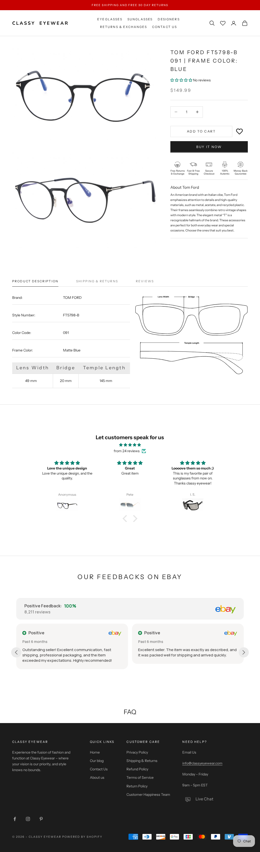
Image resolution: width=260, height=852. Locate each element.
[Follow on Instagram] (27, 818)
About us (97, 777)
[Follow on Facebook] (14, 818)
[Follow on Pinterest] (41, 818)
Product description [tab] (35, 281)
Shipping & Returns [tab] (97, 281)
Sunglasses (140, 19)
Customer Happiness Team (148, 794)
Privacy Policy (137, 752)
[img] (130, 445)
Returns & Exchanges (123, 27)
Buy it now (209, 147)
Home (95, 752)
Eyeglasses (109, 19)
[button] (181, 80)
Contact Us (164, 27)
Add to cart (201, 131)
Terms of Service (140, 777)
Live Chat (204, 798)
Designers (169, 19)
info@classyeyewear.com (202, 763)
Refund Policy (137, 769)
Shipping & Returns (141, 760)
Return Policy (137, 786)
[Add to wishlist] (239, 132)
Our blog (97, 760)
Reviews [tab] (145, 281)
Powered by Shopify (82, 837)
